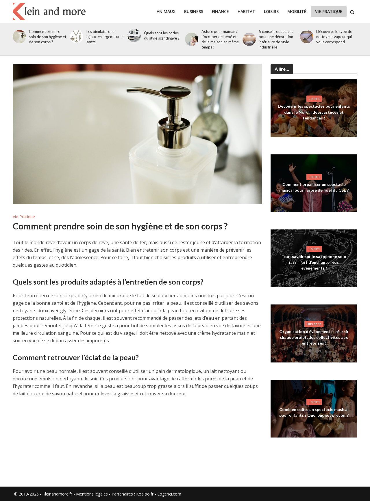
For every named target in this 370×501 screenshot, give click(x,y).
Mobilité (296, 11)
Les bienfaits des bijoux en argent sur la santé (104, 36)
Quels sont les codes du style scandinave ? (162, 35)
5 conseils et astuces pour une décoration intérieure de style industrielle (276, 39)
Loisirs (271, 11)
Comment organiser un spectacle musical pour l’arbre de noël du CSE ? (314, 187)
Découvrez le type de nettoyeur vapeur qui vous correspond (334, 36)
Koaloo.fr (144, 494)
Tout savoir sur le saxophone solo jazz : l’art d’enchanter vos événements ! (314, 262)
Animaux (166, 11)
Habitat (246, 11)
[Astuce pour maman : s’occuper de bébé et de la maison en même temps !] (190, 39)
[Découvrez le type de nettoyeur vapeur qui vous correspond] (305, 36)
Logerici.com (169, 494)
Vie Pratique (328, 11)
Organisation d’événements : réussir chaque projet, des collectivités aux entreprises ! (314, 337)
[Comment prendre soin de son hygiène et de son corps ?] (18, 36)
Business (193, 11)
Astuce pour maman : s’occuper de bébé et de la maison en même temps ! (220, 39)
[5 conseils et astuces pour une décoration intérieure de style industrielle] (248, 39)
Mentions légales (92, 494)
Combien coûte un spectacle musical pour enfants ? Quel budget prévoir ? (314, 412)
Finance (220, 11)
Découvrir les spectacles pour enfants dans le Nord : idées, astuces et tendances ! (314, 112)
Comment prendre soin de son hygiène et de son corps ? (47, 36)
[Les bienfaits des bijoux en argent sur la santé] (75, 36)
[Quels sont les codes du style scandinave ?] (133, 35)
